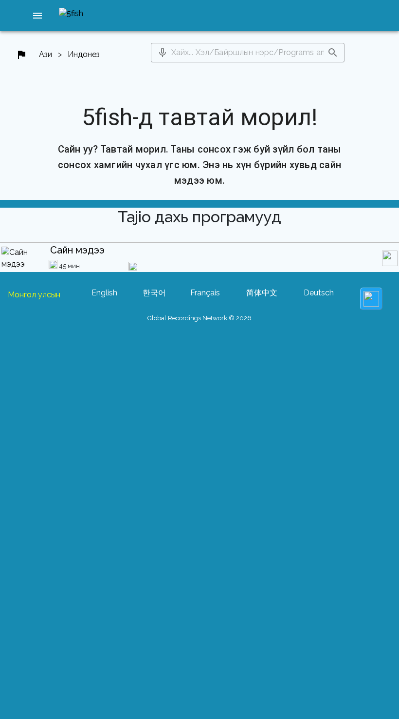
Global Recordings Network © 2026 (199, 318)
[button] (37, 15)
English (104, 292)
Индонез (84, 54)
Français (205, 292)
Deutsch (319, 292)
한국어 (154, 292)
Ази (45, 54)
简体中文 (261, 292)
